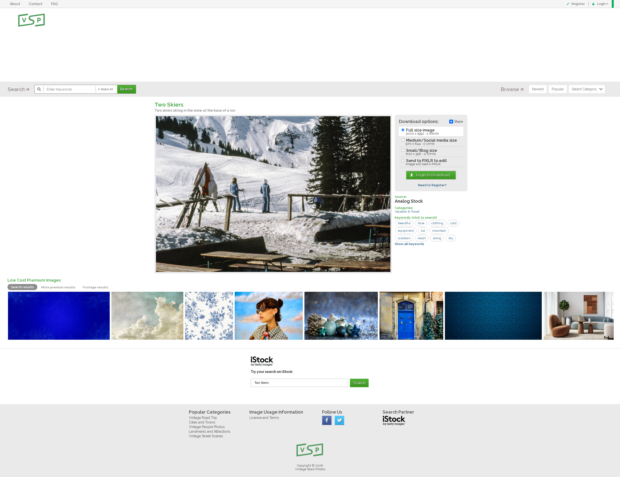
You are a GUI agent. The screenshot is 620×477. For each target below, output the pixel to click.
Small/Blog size (421, 152)
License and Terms (264, 418)
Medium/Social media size (431, 142)
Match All (107, 89)
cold (453, 223)
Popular (558, 89)
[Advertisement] (325, 45)
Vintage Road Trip (203, 418)
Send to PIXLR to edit (426, 162)
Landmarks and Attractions (209, 431)
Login (601, 4)
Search (16, 89)
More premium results (58, 287)
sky (450, 238)
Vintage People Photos (207, 427)
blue (421, 223)
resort (422, 238)
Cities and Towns (202, 422)
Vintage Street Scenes (206, 436)
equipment (406, 230)
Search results (22, 287)
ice (423, 230)
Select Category (584, 89)
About (16, 4)
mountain (439, 230)
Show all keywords (409, 244)
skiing (437, 238)
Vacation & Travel (407, 211)
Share (458, 121)
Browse (510, 89)
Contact (36, 4)
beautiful (404, 223)
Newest (538, 89)
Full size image (422, 131)
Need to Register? (432, 185)
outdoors (404, 238)
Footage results (95, 287)
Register (578, 4)
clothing (437, 223)
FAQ (55, 4)
